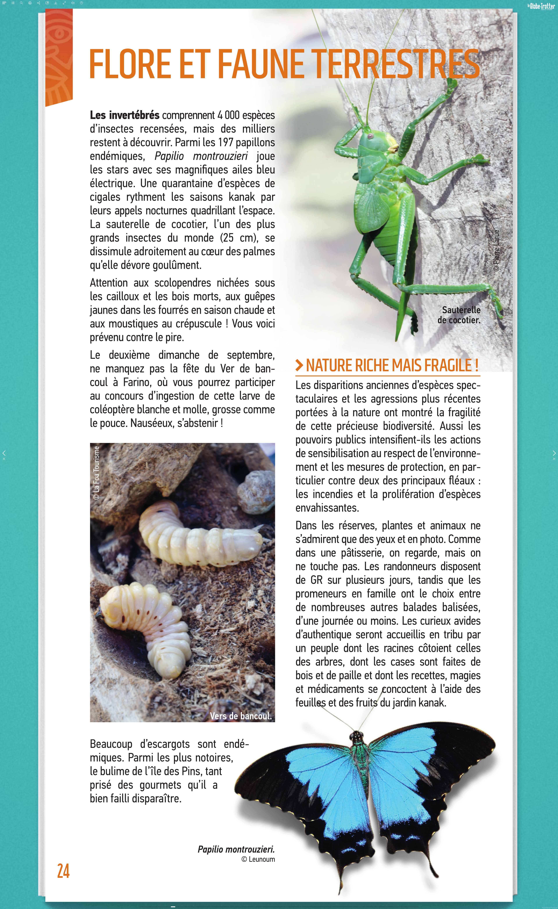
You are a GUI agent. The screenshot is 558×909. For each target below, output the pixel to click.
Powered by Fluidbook (549, 908)
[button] (4, 3)
